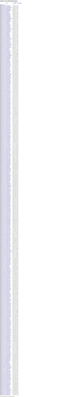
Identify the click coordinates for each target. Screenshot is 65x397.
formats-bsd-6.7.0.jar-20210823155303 (6, 263)
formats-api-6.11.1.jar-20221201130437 (6, 309)
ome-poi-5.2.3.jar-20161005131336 (5, 49)
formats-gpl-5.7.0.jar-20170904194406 (6, 137)
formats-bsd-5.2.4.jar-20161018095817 (6, 54)
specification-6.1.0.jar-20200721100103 (6, 246)
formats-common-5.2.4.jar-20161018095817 (6, 55)
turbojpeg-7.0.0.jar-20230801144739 (5, 339)
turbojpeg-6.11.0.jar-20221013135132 (5, 307)
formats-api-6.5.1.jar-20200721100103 (5, 243)
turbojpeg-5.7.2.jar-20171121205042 (5, 146)
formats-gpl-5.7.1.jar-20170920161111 (5, 141)
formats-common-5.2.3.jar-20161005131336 (6, 44)
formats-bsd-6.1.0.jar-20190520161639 (6, 205)
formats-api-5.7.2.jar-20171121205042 (5, 143)
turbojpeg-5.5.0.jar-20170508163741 (5, 110)
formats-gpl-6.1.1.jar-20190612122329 (6, 213)
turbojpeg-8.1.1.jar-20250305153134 (5, 394)
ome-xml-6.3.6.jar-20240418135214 (5, 363)
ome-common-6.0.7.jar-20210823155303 (6, 270)
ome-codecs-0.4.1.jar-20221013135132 (6, 308)
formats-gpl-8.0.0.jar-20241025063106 (6, 376)
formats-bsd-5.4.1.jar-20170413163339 (6, 102)
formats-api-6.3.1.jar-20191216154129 (6, 228)
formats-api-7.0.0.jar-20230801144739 (5, 336)
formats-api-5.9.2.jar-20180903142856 (6, 178)
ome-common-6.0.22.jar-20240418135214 (6, 366)
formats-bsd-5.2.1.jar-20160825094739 (6, 17)
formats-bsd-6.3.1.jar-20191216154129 (6, 229)
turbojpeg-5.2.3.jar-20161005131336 (5, 52)
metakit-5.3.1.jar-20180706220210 (5, 173)
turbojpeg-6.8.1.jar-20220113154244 (5, 279)
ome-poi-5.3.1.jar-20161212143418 (5, 68)
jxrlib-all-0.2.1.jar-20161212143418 (5, 72)
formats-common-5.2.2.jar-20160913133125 (6, 38)
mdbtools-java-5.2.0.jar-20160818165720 (6, 10)
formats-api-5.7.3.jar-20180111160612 (5, 149)
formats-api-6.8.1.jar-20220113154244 (5, 276)
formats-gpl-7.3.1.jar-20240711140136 (5, 372)
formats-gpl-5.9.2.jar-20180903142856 (6, 180)
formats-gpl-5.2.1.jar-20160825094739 (6, 19)
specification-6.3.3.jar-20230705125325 (6, 327)
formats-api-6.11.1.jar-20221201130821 (6, 311)
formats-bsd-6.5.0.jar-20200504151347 (6, 239)
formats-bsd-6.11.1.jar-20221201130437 (6, 310)
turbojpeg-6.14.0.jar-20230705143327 (5, 334)
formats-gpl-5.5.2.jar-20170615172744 (6, 119)
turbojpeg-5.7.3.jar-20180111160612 (5, 152)
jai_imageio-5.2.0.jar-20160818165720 (6, 9)
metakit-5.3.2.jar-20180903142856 (5, 181)
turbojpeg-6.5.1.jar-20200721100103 (5, 247)
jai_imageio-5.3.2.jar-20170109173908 (6, 83)
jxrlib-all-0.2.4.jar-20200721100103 (5, 248)
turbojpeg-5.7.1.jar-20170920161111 (5, 142)
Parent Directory (3, 4)
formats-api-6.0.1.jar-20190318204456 (6, 197)
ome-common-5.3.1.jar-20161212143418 (6, 73)
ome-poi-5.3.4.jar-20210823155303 (5, 266)
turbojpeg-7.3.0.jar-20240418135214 (5, 365)
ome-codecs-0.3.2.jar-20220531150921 (6, 296)
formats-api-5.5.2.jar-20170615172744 (6, 117)
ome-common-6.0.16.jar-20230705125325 (6, 329)
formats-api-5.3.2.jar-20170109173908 (6, 80)
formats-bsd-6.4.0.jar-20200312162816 (6, 233)
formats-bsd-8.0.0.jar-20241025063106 (6, 375)
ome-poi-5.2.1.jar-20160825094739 (5, 23)
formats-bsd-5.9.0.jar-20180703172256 (6, 170)
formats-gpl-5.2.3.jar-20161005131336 (6, 45)
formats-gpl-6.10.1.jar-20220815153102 (6, 300)
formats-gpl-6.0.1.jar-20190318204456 (6, 199)
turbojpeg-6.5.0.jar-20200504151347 (5, 242)
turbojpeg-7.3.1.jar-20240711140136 (5, 373)
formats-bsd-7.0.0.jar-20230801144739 (6, 337)
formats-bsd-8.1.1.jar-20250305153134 (6, 392)
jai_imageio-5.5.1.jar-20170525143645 (6, 114)
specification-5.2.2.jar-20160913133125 (6, 41)
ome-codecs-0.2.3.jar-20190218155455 (6, 196)
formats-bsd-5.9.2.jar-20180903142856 (6, 179)
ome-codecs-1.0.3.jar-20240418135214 (6, 368)
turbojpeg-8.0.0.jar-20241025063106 (5, 377)
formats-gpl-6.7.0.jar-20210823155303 (6, 264)
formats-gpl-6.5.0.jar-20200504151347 (6, 240)
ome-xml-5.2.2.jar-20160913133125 (5, 40)
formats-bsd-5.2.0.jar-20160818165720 (6, 6)
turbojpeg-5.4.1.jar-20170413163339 (5, 105)
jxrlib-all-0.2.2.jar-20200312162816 (5, 236)
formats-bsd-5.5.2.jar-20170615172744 (6, 118)
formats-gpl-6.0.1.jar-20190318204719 (6, 202)
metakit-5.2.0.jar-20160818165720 (5, 11)
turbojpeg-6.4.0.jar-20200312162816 (5, 235)
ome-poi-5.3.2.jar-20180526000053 (5, 165)
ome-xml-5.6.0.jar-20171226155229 (5, 147)
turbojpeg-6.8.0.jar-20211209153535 (5, 275)
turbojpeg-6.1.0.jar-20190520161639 (5, 209)
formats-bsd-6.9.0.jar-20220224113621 (6, 281)
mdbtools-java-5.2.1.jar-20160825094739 (6, 21)
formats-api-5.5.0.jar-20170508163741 (6, 106)
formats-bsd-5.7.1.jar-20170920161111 (6, 140)
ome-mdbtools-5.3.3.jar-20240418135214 (6, 367)
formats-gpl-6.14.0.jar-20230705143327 (6, 333)
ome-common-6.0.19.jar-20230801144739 (6, 340)
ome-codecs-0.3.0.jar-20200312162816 (6, 237)
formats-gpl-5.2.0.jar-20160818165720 (6, 8)
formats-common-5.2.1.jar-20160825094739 (6, 18)
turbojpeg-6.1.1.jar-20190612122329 (5, 214)
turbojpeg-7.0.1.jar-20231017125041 (5, 345)
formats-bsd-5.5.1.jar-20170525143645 (6, 112)
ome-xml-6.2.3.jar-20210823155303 (5, 267)
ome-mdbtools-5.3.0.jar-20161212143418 (6, 74)
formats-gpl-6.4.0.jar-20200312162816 (6, 234)
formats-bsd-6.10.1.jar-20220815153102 (6, 299)
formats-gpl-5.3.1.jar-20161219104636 (6, 77)
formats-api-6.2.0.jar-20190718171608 (6, 215)
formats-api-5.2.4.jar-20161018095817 (6, 53)
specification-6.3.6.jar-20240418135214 (6, 364)
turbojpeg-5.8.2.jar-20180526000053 (5, 167)
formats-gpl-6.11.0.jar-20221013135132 (6, 306)
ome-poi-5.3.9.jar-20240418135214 (5, 362)
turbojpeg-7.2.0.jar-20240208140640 (5, 357)
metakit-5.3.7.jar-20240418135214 (5, 361)
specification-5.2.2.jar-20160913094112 (6, 35)
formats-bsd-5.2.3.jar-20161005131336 (6, 43)
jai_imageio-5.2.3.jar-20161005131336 (6, 46)
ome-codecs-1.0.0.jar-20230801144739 (6, 341)
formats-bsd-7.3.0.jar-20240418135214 (6, 359)
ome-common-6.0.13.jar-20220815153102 (6, 303)
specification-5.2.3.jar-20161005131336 (6, 51)
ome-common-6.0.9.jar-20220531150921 (6, 295)
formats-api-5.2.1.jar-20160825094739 (6, 16)
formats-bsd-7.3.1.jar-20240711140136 (6, 371)
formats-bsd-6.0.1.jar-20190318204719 (6, 201)
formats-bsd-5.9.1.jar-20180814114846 (6, 175)
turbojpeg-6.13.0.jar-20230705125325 (5, 328)
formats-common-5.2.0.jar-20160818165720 (6, 7)
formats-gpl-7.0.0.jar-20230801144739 (6, 338)
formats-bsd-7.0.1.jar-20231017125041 (6, 343)
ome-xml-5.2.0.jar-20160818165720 (5, 13)
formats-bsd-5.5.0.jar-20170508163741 (6, 107)
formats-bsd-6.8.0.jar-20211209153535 (6, 273)
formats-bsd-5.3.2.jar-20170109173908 (6, 81)
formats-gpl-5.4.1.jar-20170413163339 (6, 103)
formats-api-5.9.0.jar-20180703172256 (6, 169)
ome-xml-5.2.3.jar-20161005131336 (5, 50)
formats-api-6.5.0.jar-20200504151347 (6, 238)
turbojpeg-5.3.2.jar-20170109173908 (5, 84)
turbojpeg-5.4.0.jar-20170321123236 (5, 100)
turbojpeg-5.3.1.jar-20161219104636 (5, 79)
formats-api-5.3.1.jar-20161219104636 (6, 75)
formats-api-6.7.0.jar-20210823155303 (6, 262)
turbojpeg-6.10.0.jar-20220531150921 (5, 294)
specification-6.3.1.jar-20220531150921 (6, 293)
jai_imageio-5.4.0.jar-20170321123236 (6, 99)
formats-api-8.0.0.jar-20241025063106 (6, 374)
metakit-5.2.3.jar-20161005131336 (5, 48)
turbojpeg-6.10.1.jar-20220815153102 (5, 302)
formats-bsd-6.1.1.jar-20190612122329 (6, 212)
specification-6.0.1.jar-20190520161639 (6, 208)
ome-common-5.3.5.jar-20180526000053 (6, 168)
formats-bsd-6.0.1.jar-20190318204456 (6, 198)
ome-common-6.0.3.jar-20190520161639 (6, 210)
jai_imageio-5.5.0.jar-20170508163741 (6, 109)
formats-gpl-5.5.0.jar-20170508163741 (6, 108)
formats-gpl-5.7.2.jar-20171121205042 (6, 145)
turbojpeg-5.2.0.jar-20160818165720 (5, 15)
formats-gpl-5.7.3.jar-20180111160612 (5, 151)
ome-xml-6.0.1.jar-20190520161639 (5, 207)
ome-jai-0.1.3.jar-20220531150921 (5, 297)
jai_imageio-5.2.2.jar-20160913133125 (6, 39)
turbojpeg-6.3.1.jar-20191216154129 (5, 231)
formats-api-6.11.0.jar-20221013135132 (6, 304)
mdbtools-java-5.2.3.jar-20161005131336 (6, 47)
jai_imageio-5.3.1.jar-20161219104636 (6, 78)
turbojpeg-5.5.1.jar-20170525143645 (5, 115)
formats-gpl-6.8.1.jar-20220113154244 (6, 278)
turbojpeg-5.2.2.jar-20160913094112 (5, 36)
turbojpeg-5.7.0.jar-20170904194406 (5, 138)
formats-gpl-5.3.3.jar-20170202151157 (6, 87)
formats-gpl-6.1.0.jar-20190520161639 (6, 206)
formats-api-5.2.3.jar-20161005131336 (6, 42)
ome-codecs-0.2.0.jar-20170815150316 (6, 133)
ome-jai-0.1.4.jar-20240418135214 (5, 369)
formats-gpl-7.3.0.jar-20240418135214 (6, 360)
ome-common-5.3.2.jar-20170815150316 (6, 132)
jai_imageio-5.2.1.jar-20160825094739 (6, 20)
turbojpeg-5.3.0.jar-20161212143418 (5, 71)
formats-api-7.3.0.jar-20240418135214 (6, 358)
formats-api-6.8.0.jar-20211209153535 (5, 272)
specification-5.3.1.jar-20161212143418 (6, 70)
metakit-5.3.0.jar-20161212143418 (5, 67)
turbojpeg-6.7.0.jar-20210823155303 (5, 269)
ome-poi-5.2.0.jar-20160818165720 (5, 12)
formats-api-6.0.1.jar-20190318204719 (6, 200)
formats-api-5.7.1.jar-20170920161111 (5, 139)
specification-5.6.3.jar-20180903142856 (6, 183)
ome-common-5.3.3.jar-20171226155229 (6, 148)
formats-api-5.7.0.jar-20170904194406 (6, 135)
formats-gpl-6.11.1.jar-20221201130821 (6, 313)
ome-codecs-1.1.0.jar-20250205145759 (6, 390)
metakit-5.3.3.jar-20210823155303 (5, 265)
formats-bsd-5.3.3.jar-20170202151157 (6, 86)
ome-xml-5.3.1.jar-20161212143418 (5, 69)
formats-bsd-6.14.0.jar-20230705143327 (6, 332)
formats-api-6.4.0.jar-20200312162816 (6, 232)
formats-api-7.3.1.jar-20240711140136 (5, 370)
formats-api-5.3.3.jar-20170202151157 (5, 85)
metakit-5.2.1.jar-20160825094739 (5, 22)
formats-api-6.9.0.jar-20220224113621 (5, 280)
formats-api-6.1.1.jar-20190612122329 (6, 211)
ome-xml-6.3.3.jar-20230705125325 (5, 326)
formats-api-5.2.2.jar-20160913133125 (6, 37)
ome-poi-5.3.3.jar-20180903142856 (5, 182)
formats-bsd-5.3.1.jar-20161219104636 (6, 76)
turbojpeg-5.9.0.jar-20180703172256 (5, 172)
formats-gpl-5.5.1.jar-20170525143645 (6, 113)
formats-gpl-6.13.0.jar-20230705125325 (6, 325)
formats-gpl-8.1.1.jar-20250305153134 (6, 393)
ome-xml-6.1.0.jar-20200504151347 (5, 241)
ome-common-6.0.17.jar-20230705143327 (6, 335)
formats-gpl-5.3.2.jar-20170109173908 (6, 82)
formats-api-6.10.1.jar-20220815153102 (6, 298)
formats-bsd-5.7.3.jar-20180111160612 (6, 150)
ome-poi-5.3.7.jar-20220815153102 (5, 301)
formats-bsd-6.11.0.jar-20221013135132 (6, 305)
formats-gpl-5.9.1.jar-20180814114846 (6, 176)
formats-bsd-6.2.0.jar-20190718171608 (6, 216)
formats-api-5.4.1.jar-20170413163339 (6, 101)
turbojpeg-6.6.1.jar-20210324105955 (5, 261)
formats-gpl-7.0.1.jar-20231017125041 (6, 344)
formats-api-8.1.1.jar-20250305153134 (6, 391)
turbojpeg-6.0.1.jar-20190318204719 (5, 203)
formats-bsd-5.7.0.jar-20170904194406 (6, 136)
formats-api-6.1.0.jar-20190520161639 (6, 204)
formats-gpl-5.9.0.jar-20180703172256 (6, 171)
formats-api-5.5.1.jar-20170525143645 (6, 111)
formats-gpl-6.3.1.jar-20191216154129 (6, 230)
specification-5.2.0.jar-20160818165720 (6, 14)
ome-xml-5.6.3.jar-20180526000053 (5, 166)
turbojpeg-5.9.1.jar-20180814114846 (5, 177)
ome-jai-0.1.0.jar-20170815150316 (5, 134)
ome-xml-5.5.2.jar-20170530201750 (5, 116)
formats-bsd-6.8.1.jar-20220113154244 (6, 277)
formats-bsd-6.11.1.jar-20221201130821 (6, 312)
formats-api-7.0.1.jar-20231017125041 (6, 342)
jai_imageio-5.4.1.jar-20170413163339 (6, 104)
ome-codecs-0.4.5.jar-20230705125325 (6, 330)
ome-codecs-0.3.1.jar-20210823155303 (6, 271)
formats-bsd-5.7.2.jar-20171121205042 (6, 144)
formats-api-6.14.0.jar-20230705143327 (6, 331)
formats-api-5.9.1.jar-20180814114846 (5, 174)
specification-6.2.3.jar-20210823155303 (6, 268)
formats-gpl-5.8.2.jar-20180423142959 (6, 164)
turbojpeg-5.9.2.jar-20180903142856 (5, 184)
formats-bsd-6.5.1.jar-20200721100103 (6, 244)
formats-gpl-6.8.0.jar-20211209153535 (6, 274)
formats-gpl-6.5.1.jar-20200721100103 (6, 245)
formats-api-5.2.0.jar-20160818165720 (6, 5)
